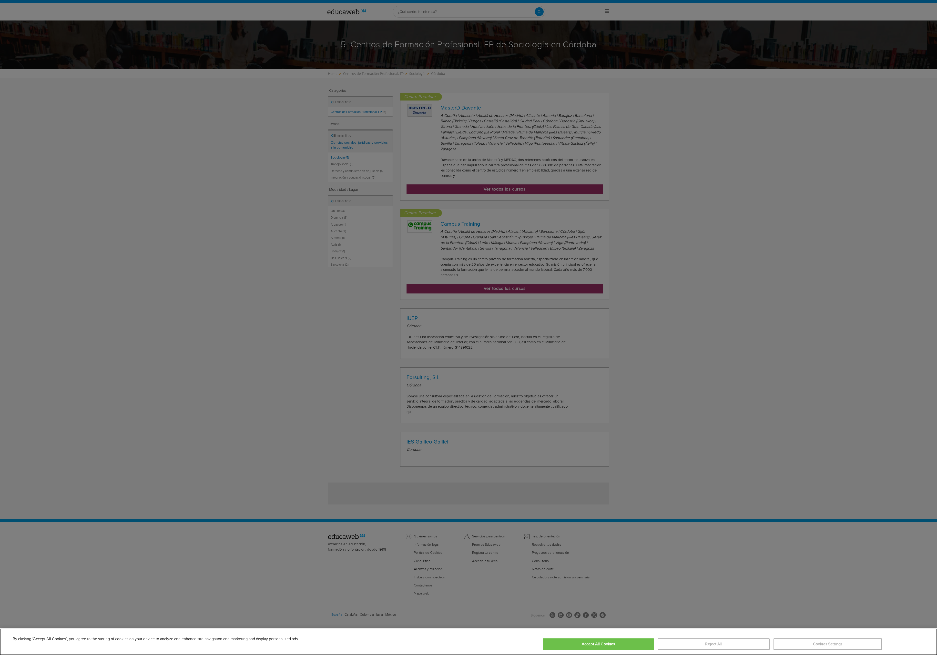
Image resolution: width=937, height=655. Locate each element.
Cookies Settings (828, 644)
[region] (468, 641)
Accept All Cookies (598, 644)
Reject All (713, 644)
